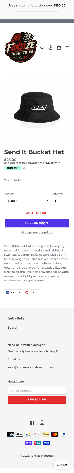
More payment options (37, 232)
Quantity (58, 193)
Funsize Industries (42, 455)
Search (13, 327)
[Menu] (67, 47)
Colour (9, 193)
